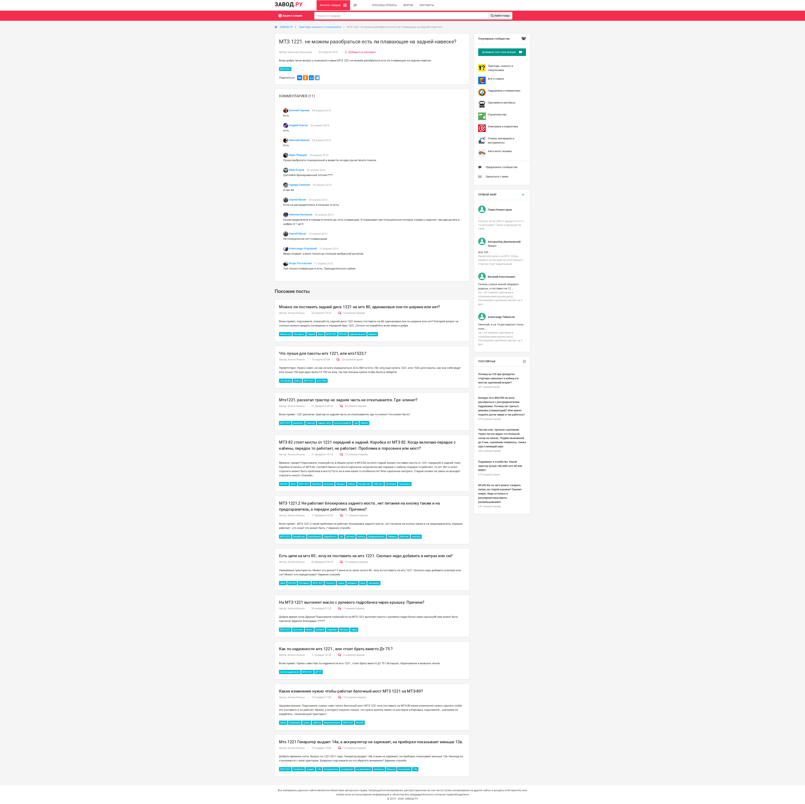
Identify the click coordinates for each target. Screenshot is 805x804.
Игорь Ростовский (300, 263)
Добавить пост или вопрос (499, 52)
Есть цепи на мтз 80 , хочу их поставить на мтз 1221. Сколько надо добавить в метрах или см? (366, 555)
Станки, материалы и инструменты (501, 140)
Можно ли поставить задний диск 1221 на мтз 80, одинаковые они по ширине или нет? (359, 306)
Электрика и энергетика (503, 126)
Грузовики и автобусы (501, 102)
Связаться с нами (497, 176)
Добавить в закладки (362, 52)
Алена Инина (296, 313)
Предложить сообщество (502, 167)
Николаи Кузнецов (300, 52)
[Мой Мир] (311, 77)
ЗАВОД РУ (286, 26)
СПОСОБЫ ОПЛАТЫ (384, 5)
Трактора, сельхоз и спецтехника (320, 26)
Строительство (497, 114)
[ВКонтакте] (299, 77)
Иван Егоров (296, 170)
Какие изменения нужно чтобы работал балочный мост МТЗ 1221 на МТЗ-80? (351, 691)
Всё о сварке (496, 78)
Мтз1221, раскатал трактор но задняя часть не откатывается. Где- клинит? (348, 399)
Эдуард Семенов (299, 184)
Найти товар (501, 15)
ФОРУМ (408, 5)
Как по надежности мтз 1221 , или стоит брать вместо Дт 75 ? (336, 648)
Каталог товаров (330, 5)
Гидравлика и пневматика (504, 90)
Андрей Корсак (298, 125)
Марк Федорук (298, 155)
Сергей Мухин (297, 199)
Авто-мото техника (500, 151)
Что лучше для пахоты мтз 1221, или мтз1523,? (322, 353)
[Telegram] (317, 77)
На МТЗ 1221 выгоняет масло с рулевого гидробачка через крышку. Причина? (351, 602)
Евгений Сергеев (299, 110)
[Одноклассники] (305, 77)
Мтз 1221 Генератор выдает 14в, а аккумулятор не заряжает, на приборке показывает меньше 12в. (371, 741)
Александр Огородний (303, 248)
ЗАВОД (289, 4)
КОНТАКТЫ (427, 5)
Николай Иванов (299, 140)
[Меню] (355, 5)
